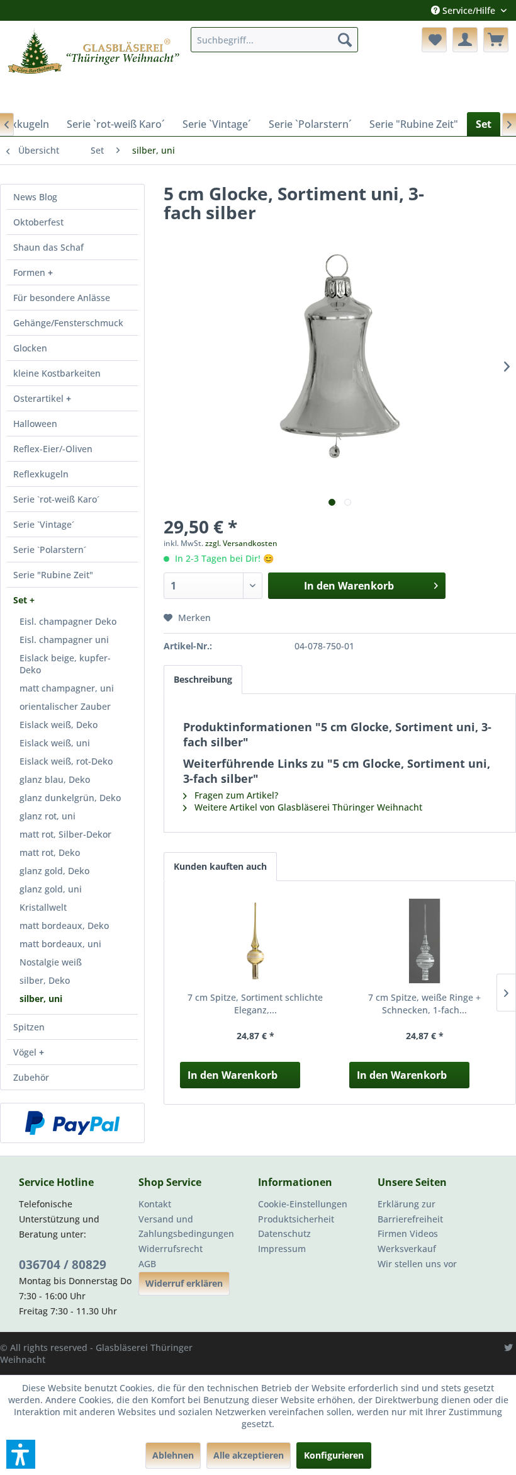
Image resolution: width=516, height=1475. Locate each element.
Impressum (282, 1249)
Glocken (30, 348)
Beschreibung (203, 679)
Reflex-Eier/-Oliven (53, 449)
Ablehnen (173, 1455)
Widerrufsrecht (170, 1249)
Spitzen (29, 1027)
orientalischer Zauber (65, 706)
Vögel (26, 1052)
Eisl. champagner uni (64, 640)
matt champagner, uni (67, 688)
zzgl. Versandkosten (241, 543)
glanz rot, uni (48, 816)
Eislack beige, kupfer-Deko (65, 664)
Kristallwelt (43, 907)
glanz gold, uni (51, 889)
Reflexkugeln (41, 474)
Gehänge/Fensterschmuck (68, 323)
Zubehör (31, 1077)
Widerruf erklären (184, 1283)
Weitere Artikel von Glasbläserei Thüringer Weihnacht (307, 807)
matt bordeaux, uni (60, 944)
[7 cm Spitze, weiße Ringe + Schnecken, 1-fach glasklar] (424, 941)
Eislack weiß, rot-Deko (66, 761)
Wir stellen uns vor (417, 1264)
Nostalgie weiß (51, 962)
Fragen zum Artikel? (235, 795)
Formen (30, 272)
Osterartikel (39, 398)
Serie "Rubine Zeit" (53, 575)
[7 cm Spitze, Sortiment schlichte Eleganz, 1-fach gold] (255, 941)
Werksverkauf (407, 1249)
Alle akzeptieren (248, 1455)
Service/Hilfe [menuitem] (469, 10)
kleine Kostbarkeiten (57, 373)
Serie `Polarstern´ (49, 549)
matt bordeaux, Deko (64, 925)
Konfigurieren (334, 1455)
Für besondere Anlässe (61, 298)
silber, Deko (45, 980)
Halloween (35, 424)
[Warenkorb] (495, 39)
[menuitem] (275, 39)
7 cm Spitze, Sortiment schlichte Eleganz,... (255, 1003)
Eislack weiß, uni (55, 743)
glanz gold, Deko (54, 871)
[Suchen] (345, 39)
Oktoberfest (38, 222)
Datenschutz (284, 1233)
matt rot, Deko (50, 852)
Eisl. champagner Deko (68, 621)
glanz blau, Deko (55, 779)
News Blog (35, 197)
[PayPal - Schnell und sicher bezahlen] (72, 1123)
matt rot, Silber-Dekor (65, 834)
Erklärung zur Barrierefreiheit (410, 1211)
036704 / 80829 (62, 1264)
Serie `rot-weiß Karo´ (56, 499)
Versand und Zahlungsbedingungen (186, 1226)
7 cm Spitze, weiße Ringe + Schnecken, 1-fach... (424, 1003)
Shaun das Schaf (48, 247)
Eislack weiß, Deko (59, 725)
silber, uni (41, 999)
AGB (147, 1264)
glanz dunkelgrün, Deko (70, 798)
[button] (20, 1454)
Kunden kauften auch (220, 866)
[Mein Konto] (465, 39)
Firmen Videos (408, 1233)
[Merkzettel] (434, 39)
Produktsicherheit (296, 1219)
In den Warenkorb (233, 1075)
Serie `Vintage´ (43, 524)
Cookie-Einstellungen (302, 1204)
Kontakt (154, 1204)
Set (21, 600)
